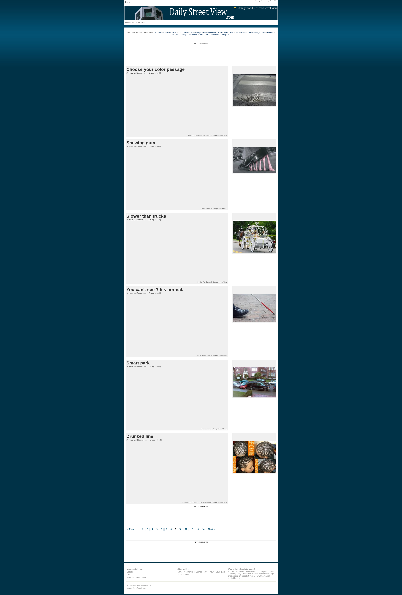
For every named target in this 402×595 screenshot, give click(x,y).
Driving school (154, 73)
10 (180, 529)
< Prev (130, 529)
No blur (270, 32)
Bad (175, 32)
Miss (264, 32)
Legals (130, 572)
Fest (232, 32)
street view (209, 572)
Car (179, 32)
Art (170, 32)
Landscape (246, 32)
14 (203, 529)
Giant (237, 32)
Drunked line (139, 436)
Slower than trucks (146, 216)
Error (220, 32)
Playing (183, 35)
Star (206, 35)
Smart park (138, 363)
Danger (198, 32)
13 (197, 529)
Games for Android (185, 572)
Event (225, 32)
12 (192, 529)
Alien (165, 32)
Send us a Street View (136, 577)
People (175, 35)
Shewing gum (140, 142)
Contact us (131, 575)
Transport (224, 35)
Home (127, 2)
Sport (200, 35)
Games (199, 572)
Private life (192, 35)
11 (186, 529)
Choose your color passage (155, 69)
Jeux (218, 572)
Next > (211, 529)
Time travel (214, 35)
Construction (188, 32)
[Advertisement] (201, 51)
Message (256, 32)
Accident (158, 32)
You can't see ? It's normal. (154, 289)
